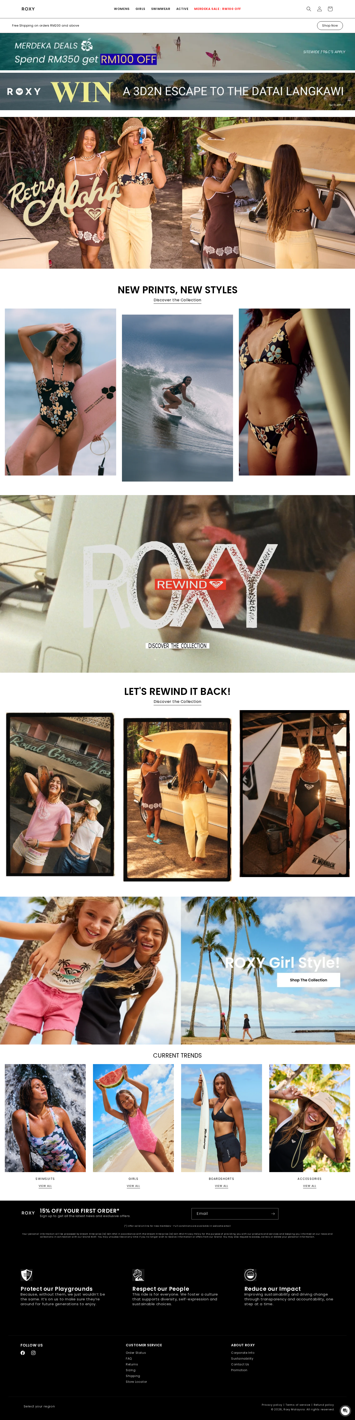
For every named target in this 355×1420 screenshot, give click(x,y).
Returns (132, 1364)
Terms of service (297, 1405)
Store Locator (136, 1382)
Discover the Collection (177, 300)
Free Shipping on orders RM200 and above (45, 25)
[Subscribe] (273, 1213)
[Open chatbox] (345, 1411)
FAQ (129, 1358)
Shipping (133, 1376)
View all (45, 1186)
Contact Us (240, 1364)
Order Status (136, 1353)
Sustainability (242, 1358)
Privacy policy (272, 1405)
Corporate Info (242, 1353)
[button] (122, 9)
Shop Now (330, 25)
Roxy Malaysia (294, 1409)
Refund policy (324, 1405)
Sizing (131, 1370)
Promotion (239, 1370)
